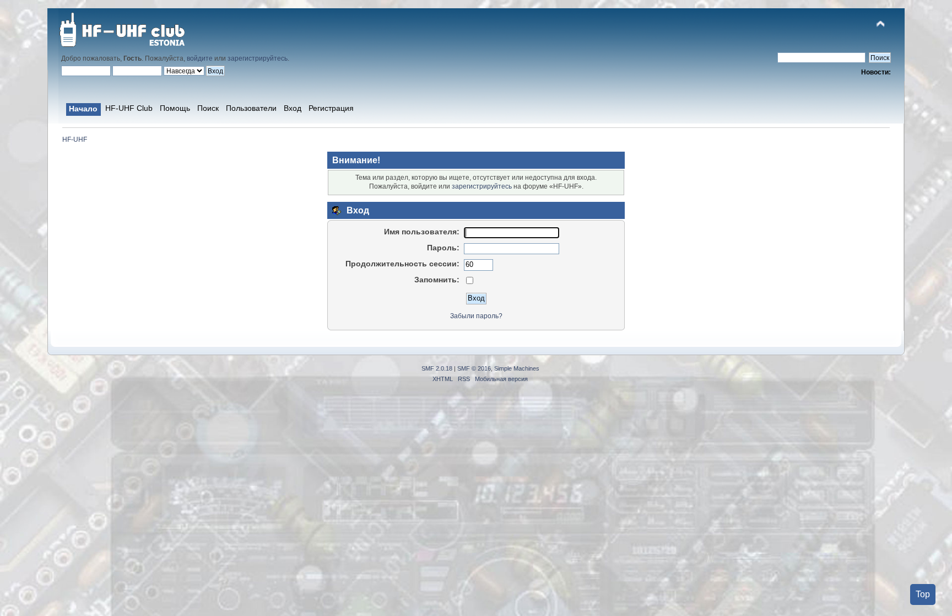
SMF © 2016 (474, 368)
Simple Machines (516, 368)
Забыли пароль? (476, 316)
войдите (200, 58)
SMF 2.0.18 (436, 368)
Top (923, 594)
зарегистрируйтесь (258, 58)
